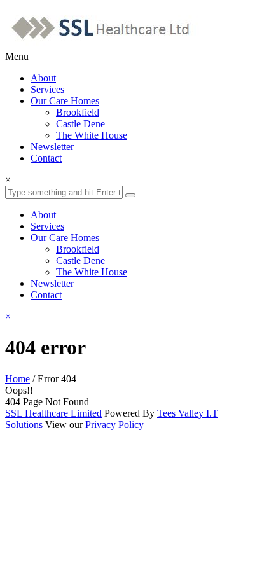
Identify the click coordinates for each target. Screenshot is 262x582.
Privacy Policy (114, 424)
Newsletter (52, 146)
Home (17, 378)
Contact (46, 158)
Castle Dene (80, 123)
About (43, 78)
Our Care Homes (65, 100)
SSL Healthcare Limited (53, 413)
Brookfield (77, 112)
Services (47, 89)
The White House (91, 135)
